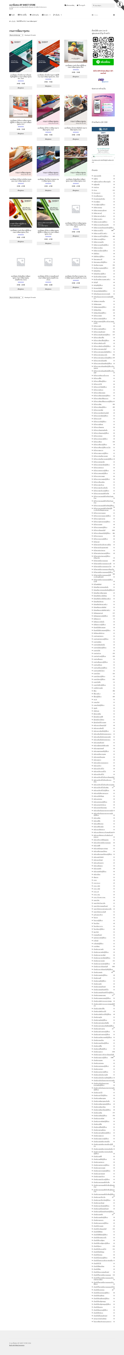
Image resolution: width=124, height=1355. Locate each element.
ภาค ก (95, 880)
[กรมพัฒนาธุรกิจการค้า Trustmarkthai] (103, 79)
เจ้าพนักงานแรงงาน (98, 1220)
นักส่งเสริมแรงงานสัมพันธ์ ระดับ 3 (102, 610)
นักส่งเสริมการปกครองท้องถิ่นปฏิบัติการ (103, 590)
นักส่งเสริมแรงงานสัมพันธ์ (100, 607)
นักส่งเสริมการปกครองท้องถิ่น (101, 587)
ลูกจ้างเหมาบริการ (98, 915)
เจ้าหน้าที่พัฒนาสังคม (99, 1266)
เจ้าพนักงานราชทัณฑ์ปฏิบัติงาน (101, 1121)
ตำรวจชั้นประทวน (98, 196)
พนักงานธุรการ (97, 760)
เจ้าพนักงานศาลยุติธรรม (100, 1130)
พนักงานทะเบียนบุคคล (99, 757)
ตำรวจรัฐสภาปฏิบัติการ (99, 204)
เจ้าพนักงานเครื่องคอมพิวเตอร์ (101, 1209)
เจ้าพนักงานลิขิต (98, 1124)
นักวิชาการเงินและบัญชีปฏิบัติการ (102, 533)
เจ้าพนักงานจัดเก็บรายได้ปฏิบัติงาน (102, 1014)
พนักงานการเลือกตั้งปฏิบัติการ (101, 731)
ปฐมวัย (95, 708)
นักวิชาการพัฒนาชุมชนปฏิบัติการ (102, 395)
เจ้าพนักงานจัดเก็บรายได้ (100, 1011)
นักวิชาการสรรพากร (99, 467)
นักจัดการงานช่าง (98, 219)
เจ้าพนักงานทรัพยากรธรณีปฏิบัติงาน (103, 1037)
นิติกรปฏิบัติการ (97, 696)
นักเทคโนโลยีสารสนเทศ (99, 627)
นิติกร (95, 691)
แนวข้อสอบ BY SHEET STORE (22, 4)
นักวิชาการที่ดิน (97, 378)
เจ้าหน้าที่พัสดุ (97, 1269)
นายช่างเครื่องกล (98, 665)
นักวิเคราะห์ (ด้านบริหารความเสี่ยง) (102, 544)
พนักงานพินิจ (97, 821)
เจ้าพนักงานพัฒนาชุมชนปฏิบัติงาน (102, 1104)
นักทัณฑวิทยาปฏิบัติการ (100, 273)
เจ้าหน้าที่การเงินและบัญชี (100, 1229)
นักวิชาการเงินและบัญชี (99, 530)
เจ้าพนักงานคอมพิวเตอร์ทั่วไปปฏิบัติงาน (103, 992)
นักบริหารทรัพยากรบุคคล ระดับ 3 (102, 279)
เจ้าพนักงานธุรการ (98, 1051)
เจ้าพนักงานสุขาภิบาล (99, 1176)
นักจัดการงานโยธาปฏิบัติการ (101, 250)
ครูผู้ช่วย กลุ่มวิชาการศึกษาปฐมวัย (102, 181)
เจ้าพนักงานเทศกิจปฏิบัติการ (101, 1217)
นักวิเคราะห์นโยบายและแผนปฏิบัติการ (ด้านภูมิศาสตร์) (102, 576)
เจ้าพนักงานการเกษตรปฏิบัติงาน (102, 963)
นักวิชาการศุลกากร (98, 450)
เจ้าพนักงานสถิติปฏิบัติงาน (100, 1159)
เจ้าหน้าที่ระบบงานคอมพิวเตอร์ (101, 1272)
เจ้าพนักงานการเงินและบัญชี (101, 966)
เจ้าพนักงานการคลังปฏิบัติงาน (101, 952)
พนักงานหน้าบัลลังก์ (99, 857)
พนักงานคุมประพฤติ (99, 748)
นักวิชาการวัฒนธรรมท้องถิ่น (100, 430)
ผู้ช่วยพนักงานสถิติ (98, 717)
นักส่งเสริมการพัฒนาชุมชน (100, 593)
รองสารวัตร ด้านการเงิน (99, 903)
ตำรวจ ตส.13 (97, 193)
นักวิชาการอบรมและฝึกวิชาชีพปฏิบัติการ (104, 505)
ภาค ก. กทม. (97, 894)
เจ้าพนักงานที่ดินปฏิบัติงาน (100, 1049)
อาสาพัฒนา (97, 946)
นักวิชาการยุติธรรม (98, 424)
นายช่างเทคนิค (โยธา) (99, 670)
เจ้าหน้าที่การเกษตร (98, 1226)
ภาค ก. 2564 (97, 889)
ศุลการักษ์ (96, 932)
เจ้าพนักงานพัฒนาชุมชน (100, 1098)
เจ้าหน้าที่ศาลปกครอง (99, 1290)
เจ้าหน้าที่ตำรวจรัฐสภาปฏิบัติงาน (102, 1243)
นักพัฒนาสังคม (97, 310)
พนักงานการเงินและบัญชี (100, 725)
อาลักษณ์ (96, 940)
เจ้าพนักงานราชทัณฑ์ (99, 1118)
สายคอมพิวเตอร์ (98, 935)
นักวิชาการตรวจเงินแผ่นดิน (100, 360)
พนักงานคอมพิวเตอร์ (99, 742)
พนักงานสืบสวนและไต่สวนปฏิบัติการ (103, 854)
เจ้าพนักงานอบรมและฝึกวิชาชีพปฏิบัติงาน (104, 1194)
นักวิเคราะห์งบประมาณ (99, 550)
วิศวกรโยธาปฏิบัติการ (99, 929)
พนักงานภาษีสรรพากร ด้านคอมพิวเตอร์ (103, 832)
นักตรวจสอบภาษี (98, 259)
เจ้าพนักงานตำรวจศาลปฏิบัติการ (102, 1031)
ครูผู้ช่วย (96, 178)
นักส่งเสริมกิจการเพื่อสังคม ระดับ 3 (102, 598)
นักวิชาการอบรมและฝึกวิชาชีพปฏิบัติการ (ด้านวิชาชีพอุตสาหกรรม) (103, 509)
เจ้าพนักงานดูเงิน (98, 1017)
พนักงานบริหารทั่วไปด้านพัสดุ (101, 787)
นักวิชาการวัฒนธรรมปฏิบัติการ (101, 433)
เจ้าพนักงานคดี (97, 978)
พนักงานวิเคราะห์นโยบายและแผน (102, 842)
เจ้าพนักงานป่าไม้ (98, 1092)
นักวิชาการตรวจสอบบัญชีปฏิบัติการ (102, 352)
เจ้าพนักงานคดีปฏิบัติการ (100, 981)
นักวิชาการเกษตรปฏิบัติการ (100, 527)
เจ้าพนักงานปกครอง (99, 1063)
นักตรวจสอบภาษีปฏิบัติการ (100, 262)
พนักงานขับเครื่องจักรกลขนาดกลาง (102, 734)
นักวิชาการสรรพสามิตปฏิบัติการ (102, 464)
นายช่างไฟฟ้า (97, 682)
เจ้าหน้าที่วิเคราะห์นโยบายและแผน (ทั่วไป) (104, 1287)
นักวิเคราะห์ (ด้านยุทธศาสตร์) (101, 547)
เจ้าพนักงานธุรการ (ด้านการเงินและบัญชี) (104, 1054)
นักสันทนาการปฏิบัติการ (100, 624)
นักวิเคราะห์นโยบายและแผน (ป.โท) (102, 566)
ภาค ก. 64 (96, 891)
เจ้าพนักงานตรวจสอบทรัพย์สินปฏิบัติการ (104, 1026)
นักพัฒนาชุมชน (97, 304)
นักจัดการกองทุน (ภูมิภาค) (100, 210)
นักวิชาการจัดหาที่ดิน (99, 337)
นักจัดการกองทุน (98, 207)
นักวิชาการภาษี (97, 418)
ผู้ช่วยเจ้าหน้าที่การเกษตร (100, 722)
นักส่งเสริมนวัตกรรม (98, 601)
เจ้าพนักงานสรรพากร (99, 1162)
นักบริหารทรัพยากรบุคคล (100, 276)
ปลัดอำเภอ (96, 711)
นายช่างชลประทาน (98, 636)
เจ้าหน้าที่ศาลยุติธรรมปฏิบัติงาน (101, 1298)
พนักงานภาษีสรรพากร (99, 829)
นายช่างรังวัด (97, 650)
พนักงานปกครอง (98, 799)
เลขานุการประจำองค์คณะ (100, 1318)
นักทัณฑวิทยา (97, 271)
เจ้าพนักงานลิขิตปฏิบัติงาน (100, 1127)
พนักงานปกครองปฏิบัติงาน (100, 802)
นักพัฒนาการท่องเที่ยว (99, 301)
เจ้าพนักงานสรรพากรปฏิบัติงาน (101, 1165)
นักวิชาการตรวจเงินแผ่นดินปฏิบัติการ (103, 363)
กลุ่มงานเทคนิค (97, 176)
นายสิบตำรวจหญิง (98, 688)
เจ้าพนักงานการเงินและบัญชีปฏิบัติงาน (103, 969)
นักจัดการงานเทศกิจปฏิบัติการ (101, 245)
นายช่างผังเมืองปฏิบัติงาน (100, 647)
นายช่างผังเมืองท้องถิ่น (99, 644)
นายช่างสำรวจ (97, 653)
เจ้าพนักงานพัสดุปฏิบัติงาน (100, 1115)
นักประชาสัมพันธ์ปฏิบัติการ (100, 291)
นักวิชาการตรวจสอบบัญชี (100, 349)
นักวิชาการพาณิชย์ (98, 410)
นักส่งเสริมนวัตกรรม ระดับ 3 (100, 604)
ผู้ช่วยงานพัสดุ (97, 714)
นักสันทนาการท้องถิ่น (99, 622)
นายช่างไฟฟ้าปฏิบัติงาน (100, 685)
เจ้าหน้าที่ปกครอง (98, 1255)
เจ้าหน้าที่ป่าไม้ (97, 1263)
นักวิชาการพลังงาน (98, 390)
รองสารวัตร (96, 900)
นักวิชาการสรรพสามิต (99, 462)
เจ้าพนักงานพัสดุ (98, 1112)
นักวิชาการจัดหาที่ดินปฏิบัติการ (101, 340)
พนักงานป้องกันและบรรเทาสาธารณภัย (103, 810)
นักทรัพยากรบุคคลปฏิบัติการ (101, 268)
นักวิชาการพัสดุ (97, 404)
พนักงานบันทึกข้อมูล (99, 796)
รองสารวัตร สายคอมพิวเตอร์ (101, 906)
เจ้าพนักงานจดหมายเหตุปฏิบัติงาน (102, 998)
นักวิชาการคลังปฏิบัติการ (100, 329)
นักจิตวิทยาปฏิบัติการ (99, 256)
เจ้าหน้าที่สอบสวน (98, 1307)
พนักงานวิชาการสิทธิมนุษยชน (101, 840)
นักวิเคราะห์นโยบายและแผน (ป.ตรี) (102, 563)
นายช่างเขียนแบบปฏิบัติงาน (101, 662)
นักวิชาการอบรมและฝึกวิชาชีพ (101, 493)
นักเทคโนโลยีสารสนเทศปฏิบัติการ (102, 630)
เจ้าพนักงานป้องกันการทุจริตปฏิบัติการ (103, 1077)
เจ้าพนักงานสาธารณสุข (99, 1168)
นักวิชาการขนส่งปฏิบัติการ (100, 318)
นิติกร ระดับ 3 (97, 693)
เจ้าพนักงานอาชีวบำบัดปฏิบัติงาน (102, 1200)
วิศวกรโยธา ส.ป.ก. (98, 926)
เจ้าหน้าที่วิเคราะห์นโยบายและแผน (102, 1275)
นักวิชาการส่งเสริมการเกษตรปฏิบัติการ (103, 459)
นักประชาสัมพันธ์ (98, 288)
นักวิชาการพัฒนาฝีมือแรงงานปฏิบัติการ (103, 401)
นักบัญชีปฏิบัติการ (98, 285)
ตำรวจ (95, 190)
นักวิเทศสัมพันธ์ (97, 584)
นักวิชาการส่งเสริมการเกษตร (101, 456)
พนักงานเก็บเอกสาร (99, 863)
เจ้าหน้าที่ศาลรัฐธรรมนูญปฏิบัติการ (102, 1304)
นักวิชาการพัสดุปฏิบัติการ (100, 407)
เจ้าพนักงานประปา (98, 1069)
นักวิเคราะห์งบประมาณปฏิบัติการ (102, 553)
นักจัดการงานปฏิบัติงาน (99, 239)
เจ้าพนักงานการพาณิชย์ (99, 955)
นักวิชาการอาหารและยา (100, 513)
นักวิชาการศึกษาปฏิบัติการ (100, 444)
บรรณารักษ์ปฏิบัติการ (99, 705)
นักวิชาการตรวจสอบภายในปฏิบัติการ (103, 357)
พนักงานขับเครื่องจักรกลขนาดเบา (102, 739)
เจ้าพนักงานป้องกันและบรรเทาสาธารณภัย (104, 1080)
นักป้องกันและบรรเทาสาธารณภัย (102, 294)
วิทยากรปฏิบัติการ (98, 920)
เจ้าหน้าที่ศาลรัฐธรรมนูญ (100, 1301)
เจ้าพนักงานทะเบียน (99, 1040)
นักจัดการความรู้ (98, 213)
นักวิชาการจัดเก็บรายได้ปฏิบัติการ (102, 346)
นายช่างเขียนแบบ (98, 659)
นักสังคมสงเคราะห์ (98, 613)
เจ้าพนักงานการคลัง (98, 949)
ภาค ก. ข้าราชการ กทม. (99, 897)
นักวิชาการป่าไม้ (98, 384)
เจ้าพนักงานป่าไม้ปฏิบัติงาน (100, 1095)
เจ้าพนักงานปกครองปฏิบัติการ (101, 1066)
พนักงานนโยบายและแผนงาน (101, 763)
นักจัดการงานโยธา (98, 248)
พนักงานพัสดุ (97, 818)
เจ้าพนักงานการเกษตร (99, 961)
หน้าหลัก (13, 21)
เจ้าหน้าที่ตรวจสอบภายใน (100, 1237)
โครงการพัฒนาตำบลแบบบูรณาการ (102, 1321)
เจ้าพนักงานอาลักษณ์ (99, 1203)
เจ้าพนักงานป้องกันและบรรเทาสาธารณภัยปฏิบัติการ (101, 1084)
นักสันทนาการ (97, 619)
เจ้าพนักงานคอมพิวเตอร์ (100, 986)
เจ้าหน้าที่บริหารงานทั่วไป (100, 1249)
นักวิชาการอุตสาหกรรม (99, 519)
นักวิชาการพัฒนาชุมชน (99, 393)
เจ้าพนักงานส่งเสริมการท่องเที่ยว (102, 1141)
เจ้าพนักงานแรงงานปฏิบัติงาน (101, 1223)
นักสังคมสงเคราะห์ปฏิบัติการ (101, 616)
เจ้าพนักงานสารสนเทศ (99, 1173)
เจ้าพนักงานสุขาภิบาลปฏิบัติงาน (102, 1179)
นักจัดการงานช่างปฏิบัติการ (100, 222)
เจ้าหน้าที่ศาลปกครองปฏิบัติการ (101, 1293)
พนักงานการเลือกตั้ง (99, 728)
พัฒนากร (96, 877)
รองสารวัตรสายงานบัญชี (100, 912)
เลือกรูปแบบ (21, 88)
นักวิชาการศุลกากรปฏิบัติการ (101, 453)
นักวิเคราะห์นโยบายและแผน (101, 560)
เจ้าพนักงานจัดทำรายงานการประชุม (103, 1001)
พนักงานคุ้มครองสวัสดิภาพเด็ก (101, 745)
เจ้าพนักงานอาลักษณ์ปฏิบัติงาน (101, 1206)
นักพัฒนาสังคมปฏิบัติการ (100, 313)
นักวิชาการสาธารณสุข (99, 476)
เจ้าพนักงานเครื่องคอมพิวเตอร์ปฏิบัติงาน (104, 1211)
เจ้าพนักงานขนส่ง (98, 972)
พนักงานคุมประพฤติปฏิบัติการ (101, 751)
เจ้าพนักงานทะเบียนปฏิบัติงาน (101, 1043)
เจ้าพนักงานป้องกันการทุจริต (101, 1075)
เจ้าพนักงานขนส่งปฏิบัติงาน (100, 975)
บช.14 (95, 699)
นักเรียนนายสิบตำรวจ (99, 633)
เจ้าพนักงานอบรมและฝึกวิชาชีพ (102, 1182)
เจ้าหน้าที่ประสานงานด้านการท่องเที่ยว (103, 1260)
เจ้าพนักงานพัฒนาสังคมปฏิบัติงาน (102, 1110)
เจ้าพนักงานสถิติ (98, 1156)
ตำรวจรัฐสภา (97, 201)
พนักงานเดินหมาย (98, 866)
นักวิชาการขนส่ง (98, 315)
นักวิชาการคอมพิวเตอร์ (99, 332)
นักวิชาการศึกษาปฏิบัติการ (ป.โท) (102, 447)
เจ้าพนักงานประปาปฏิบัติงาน (101, 1072)
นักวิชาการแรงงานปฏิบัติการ (101, 539)
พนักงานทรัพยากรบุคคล (100, 754)
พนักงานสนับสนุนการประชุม (101, 848)
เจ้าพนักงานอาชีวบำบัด (99, 1197)
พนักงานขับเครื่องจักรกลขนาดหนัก (102, 737)
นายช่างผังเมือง (97, 642)
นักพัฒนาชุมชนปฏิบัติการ (100, 307)
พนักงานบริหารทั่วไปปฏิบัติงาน (101, 790)
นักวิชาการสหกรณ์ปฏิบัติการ (101, 473)
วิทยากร (96, 917)
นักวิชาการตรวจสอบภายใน (100, 355)
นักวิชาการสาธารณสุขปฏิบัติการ (102, 479)
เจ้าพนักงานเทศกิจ (98, 1214)
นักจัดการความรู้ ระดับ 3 (100, 216)
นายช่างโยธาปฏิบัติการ (99, 676)
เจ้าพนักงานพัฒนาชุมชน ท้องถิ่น (102, 1101)
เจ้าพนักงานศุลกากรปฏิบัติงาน (101, 1138)
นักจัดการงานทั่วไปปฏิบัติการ (101, 236)
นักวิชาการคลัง (97, 326)
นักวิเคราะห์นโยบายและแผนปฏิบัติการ (103, 572)
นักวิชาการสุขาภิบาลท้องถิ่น (101, 488)
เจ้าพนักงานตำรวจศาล (99, 1028)
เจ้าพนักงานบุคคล (98, 1060)
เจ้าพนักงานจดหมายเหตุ (100, 995)
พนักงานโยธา (97, 874)
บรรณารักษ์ (96, 702)
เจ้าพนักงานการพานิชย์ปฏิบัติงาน (102, 958)
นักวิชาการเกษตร (98, 524)
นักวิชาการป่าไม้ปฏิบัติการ (100, 387)
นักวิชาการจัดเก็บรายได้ (99, 343)
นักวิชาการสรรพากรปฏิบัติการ (101, 470)
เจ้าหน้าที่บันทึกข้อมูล (99, 1252)
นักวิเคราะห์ (96, 542)
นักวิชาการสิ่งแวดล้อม (99, 482)
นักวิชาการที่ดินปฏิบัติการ (100, 381)
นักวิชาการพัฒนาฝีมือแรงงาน (101, 398)
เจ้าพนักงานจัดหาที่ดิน (99, 1008)
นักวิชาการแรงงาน (98, 536)
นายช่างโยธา (97, 673)
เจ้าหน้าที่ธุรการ (97, 1246)
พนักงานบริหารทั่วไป (99, 774)
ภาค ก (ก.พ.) (97, 883)
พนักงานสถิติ (97, 845)
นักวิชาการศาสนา (98, 436)
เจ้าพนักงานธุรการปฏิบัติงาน (101, 1057)
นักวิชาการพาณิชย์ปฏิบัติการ (101, 416)
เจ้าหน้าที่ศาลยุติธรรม (99, 1295)
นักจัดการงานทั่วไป (98, 230)
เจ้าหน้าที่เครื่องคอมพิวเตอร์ (100, 1315)
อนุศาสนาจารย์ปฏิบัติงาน (100, 937)
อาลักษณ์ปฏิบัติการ (98, 943)
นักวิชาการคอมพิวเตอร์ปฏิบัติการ (102, 334)
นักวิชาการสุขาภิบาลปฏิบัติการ (101, 490)
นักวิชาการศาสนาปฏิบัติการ (100, 439)
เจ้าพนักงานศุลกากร (99, 1135)
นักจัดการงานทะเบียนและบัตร (101, 225)
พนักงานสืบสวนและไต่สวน (100, 851)
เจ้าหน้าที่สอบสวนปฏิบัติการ (101, 1310)
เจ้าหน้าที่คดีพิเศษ (98, 1231)
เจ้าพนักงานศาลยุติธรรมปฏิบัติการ (102, 1133)
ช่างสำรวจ (96, 187)
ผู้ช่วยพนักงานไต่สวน (99, 719)
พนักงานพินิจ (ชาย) (98, 823)
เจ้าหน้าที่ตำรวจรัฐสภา (99, 1240)
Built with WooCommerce (16, 1345)
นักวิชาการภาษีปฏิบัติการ (100, 421)
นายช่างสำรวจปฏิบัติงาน (100, 656)
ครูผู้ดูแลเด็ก (97, 184)
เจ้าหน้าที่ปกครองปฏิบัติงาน (100, 1257)
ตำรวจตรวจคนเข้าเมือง (99, 199)
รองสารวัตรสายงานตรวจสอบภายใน (102, 909)
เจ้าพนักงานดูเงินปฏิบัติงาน (100, 1020)
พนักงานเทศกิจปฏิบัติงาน (100, 871)
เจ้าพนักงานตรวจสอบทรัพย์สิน (101, 1023)
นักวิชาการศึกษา (98, 441)
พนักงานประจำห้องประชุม (100, 807)
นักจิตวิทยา (96, 253)
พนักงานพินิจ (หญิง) (98, 826)
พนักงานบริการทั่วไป (99, 768)
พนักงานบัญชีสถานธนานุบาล (101, 793)
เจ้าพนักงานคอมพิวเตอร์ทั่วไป (101, 989)
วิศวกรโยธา (96, 923)
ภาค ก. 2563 (97, 886)
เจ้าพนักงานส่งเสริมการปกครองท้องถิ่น (103, 1149)
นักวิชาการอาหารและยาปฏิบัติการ (102, 516)
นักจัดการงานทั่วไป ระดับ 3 (100, 233)
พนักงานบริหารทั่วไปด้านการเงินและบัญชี (104, 777)
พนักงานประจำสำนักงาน (100, 805)
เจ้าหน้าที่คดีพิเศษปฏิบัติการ (100, 1234)
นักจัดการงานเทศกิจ (99, 242)
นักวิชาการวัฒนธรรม (99, 427)
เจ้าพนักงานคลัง (98, 984)
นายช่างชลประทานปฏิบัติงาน (101, 639)
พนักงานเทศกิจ (97, 868)
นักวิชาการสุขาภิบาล (99, 485)
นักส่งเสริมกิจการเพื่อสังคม (100, 596)
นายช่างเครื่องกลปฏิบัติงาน (100, 668)
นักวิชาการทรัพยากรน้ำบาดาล (101, 375)
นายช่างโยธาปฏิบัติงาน (99, 679)
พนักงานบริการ (97, 765)
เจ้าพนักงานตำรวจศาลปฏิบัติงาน (102, 1034)
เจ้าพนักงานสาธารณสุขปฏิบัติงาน (102, 1171)
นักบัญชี (96, 282)
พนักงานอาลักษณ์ (98, 860)
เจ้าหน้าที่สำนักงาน (98, 1313)
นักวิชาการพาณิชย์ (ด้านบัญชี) (101, 413)
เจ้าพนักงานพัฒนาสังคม (100, 1107)
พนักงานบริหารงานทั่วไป (100, 771)
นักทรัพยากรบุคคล (98, 265)
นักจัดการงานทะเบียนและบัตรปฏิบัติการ (104, 227)
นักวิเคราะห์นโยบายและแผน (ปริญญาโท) (104, 569)
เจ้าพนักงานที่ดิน (98, 1046)
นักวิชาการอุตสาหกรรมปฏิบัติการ (102, 521)
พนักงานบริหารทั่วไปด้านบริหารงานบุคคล (104, 784)
